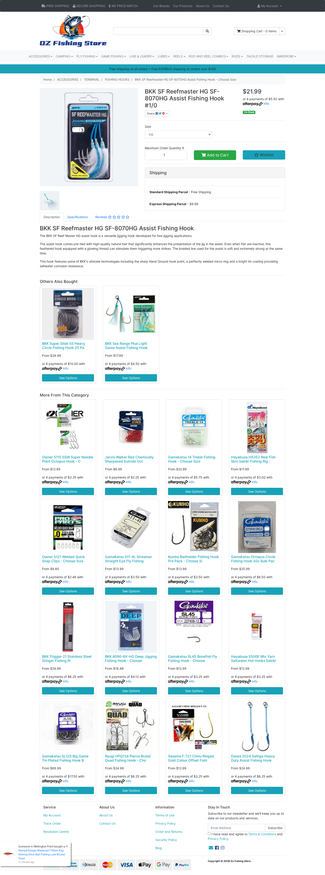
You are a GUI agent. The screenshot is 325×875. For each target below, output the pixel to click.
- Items (258, 31)
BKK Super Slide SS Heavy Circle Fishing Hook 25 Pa (63, 345)
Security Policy (166, 840)
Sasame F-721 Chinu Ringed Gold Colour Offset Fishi (191, 758)
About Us (202, 6)
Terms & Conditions (262, 834)
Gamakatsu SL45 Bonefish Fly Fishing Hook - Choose (192, 658)
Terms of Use (164, 815)
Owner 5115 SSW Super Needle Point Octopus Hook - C (67, 459)
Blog (158, 848)
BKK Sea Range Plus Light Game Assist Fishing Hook (126, 345)
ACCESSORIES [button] (39, 56)
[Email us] (211, 847)
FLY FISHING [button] (85, 56)
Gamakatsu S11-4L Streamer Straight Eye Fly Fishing (128, 559)
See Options (68, 378)
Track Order (52, 823)
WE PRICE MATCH (124, 6)
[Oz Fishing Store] (73, 30)
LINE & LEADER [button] (140, 56)
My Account (52, 815)
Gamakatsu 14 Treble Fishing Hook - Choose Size (191, 459)
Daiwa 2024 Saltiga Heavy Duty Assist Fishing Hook (253, 758)
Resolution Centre (56, 831)
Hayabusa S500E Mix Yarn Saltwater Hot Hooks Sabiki (253, 658)
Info (266, 103)
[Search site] (207, 31)
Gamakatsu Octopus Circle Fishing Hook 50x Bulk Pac (253, 559)
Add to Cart (217, 155)
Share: (151, 113)
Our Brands (161, 6)
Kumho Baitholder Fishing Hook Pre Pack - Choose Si (193, 559)
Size (148, 126)
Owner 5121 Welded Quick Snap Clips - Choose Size (63, 559)
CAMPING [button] (63, 56)
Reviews (101, 217)
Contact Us (221, 6)
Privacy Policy (165, 823)
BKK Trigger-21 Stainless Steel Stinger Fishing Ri (67, 658)
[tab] (52, 217)
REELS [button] (178, 56)
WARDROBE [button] (285, 56)
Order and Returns (168, 831)
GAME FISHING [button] (112, 56)
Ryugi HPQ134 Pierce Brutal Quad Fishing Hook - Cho (128, 758)
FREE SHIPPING (57, 6)
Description (52, 217)
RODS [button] (236, 56)
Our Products (182, 6)
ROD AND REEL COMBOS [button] (207, 56)
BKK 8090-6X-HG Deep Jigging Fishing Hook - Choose (131, 658)
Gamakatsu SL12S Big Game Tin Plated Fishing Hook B (65, 758)
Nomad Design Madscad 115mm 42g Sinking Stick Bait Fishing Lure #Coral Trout (41, 854)
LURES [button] (162, 56)
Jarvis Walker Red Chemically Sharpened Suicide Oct (129, 459)
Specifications (77, 217)
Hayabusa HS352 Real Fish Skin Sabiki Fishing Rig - (253, 459)
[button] (269, 6)
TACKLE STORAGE (260, 56)
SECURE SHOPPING (90, 6)
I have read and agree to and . (245, 836)
